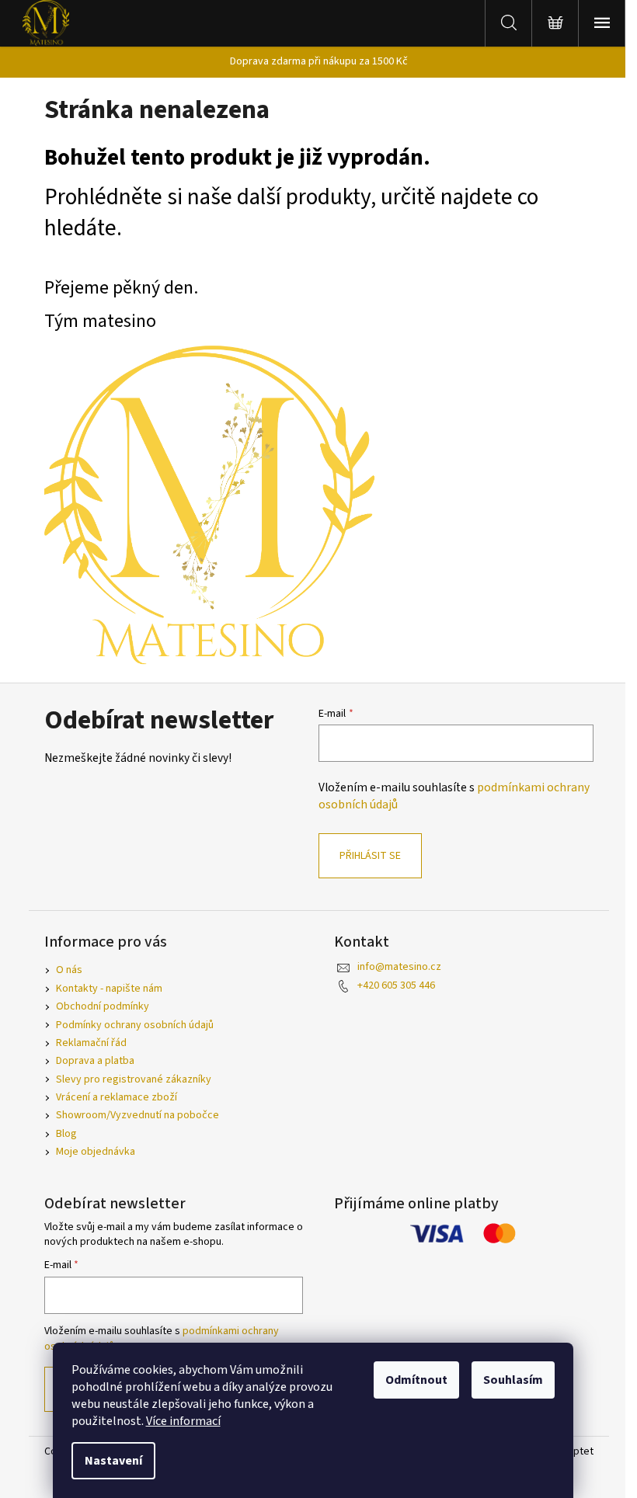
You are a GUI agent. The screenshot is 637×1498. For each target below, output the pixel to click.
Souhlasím (513, 1380)
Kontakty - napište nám (109, 988)
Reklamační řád (91, 1043)
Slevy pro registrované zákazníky (133, 1079)
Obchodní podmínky (102, 1006)
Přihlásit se (370, 856)
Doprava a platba (95, 1061)
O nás (69, 970)
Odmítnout (416, 1380)
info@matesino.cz (399, 967)
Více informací (183, 1421)
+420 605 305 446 (396, 985)
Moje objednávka (95, 1151)
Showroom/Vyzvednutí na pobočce (137, 1115)
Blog (66, 1134)
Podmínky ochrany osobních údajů (135, 1025)
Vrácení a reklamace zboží (116, 1097)
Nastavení (113, 1460)
